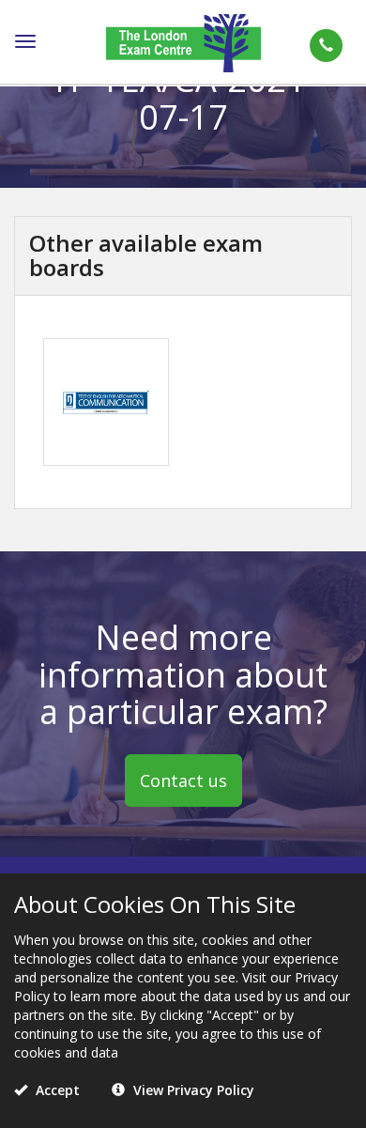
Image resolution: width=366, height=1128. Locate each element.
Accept (56, 1090)
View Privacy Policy (192, 1090)
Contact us (183, 780)
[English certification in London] (183, 42)
